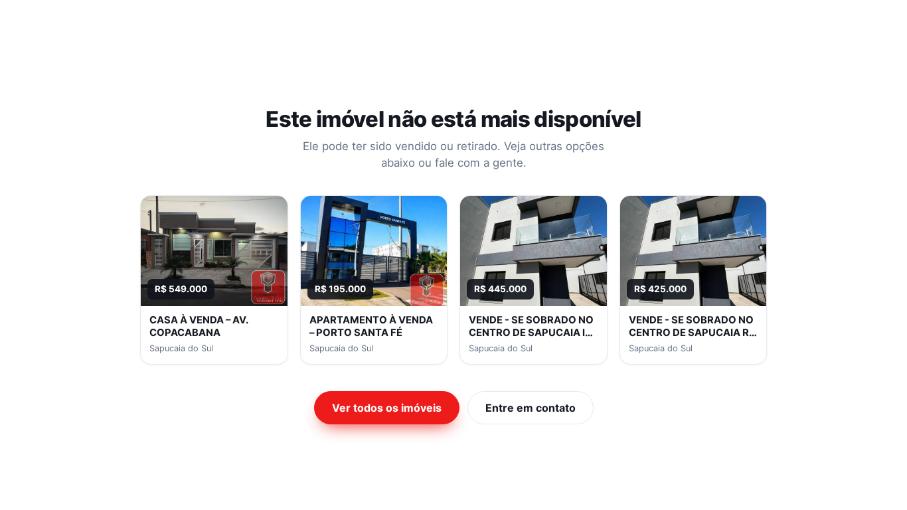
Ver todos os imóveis (387, 407)
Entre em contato (530, 407)
